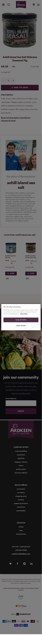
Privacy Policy (23, 314)
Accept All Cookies (21, 320)
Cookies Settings (21, 325)
